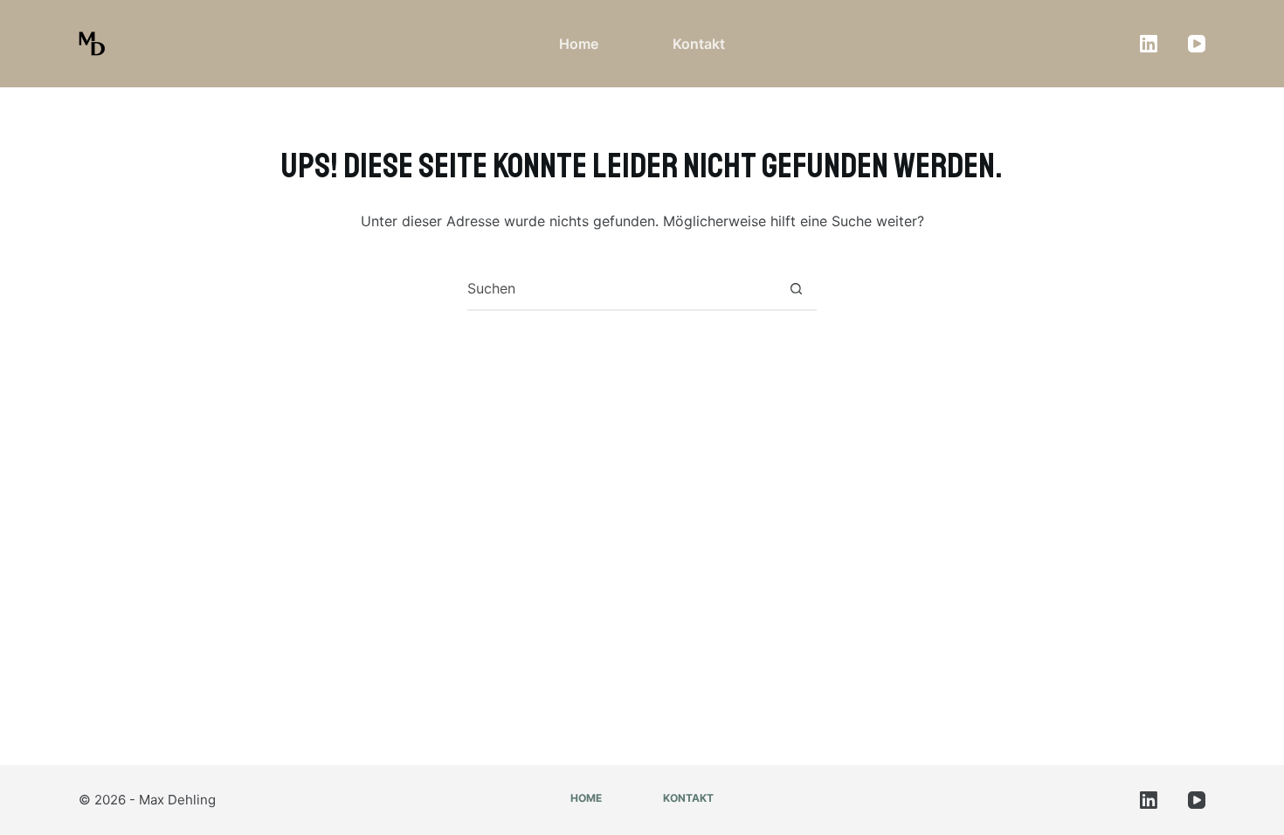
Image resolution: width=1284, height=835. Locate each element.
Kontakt (699, 43)
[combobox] (621, 288)
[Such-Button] (796, 288)
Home (578, 43)
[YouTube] (1196, 43)
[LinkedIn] (1148, 43)
